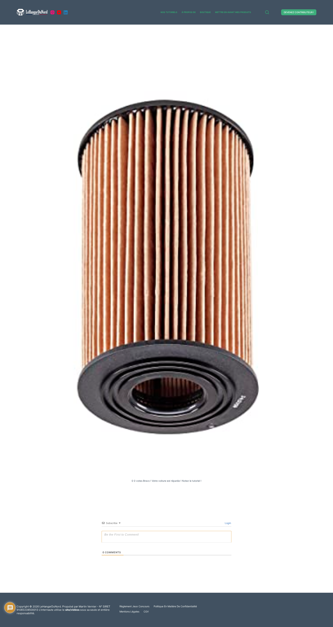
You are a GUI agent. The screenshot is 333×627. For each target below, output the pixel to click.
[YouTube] (59, 12)
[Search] (267, 12)
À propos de (189, 12)
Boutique (205, 12)
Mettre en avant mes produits (233, 12)
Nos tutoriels (169, 12)
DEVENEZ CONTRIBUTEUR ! (299, 12)
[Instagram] (52, 12)
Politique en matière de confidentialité (175, 606)
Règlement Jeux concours (134, 606)
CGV (146, 611)
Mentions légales (129, 611)
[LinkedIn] (66, 12)
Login (227, 523)
